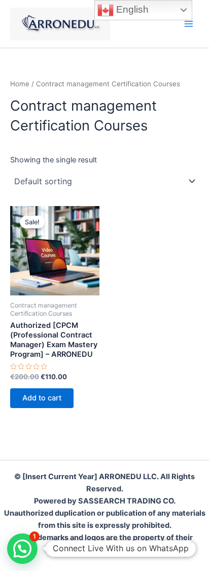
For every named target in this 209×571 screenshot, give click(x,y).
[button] (22, 548)
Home (19, 84)
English (131, 9)
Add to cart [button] (41, 397)
